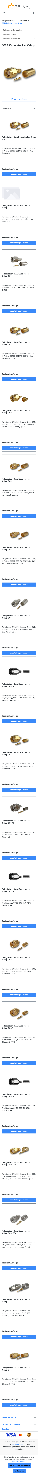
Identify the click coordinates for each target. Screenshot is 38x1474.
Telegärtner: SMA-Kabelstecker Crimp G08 (16, 958)
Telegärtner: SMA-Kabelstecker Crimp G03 (16, 411)
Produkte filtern (20, 99)
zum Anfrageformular (19, 174)
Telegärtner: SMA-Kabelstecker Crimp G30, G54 (16, 1164)
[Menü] (4, 13)
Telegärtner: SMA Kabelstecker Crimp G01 (19, 138)
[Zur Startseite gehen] (19, 5)
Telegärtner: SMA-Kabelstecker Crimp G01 (16, 275)
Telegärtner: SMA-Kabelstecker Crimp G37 (16, 1300)
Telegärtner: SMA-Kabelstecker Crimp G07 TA (16, 890)
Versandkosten (17, 1444)
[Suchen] (33, 13)
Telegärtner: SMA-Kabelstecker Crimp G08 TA (16, 1095)
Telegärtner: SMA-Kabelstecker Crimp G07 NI (16, 822)
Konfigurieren (19, 1471)
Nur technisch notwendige (19, 1465)
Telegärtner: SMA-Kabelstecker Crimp (16, 206)
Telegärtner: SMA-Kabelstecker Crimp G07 (16, 753)
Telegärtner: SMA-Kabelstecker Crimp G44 (16, 1369)
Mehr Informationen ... (19, 1461)
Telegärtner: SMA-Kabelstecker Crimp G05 (16, 480)
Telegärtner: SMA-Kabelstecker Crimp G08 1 (16, 1027)
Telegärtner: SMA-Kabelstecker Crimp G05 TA (16, 685)
